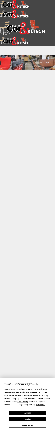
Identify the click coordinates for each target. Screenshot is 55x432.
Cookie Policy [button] (22, 402)
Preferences (27, 425)
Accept (27, 413)
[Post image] (27, 110)
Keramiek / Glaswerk (22, 157)
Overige (35, 157)
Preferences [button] (40, 405)
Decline (27, 419)
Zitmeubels (11, 160)
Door (15, 163)
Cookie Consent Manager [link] (14, 384)
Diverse (10, 157)
